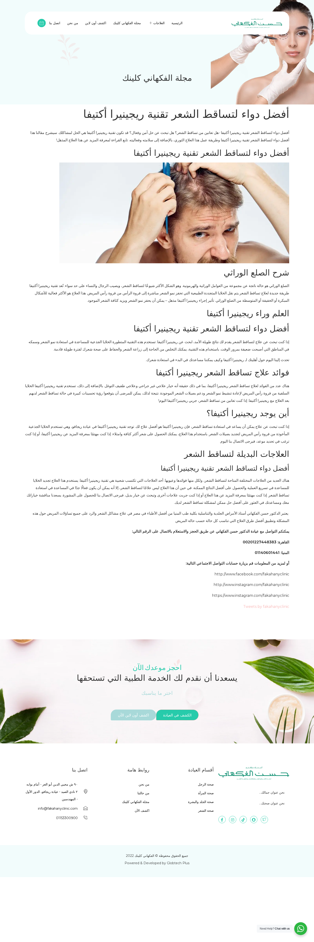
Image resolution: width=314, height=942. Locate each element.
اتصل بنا (54, 23)
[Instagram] (232, 819)
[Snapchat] (253, 819)
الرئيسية (177, 23)
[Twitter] (264, 819)
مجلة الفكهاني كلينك (127, 23)
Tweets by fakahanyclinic (266, 606)
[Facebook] (222, 819)
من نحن (72, 23)
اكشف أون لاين (95, 23)
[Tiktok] (243, 819)
